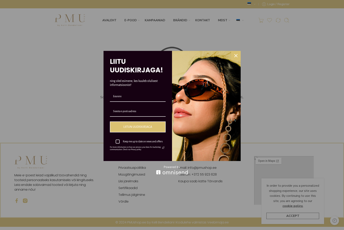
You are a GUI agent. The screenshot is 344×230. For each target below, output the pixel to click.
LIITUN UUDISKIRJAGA (137, 126)
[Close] (236, 55)
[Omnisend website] (172, 170)
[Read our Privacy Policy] (163, 147)
